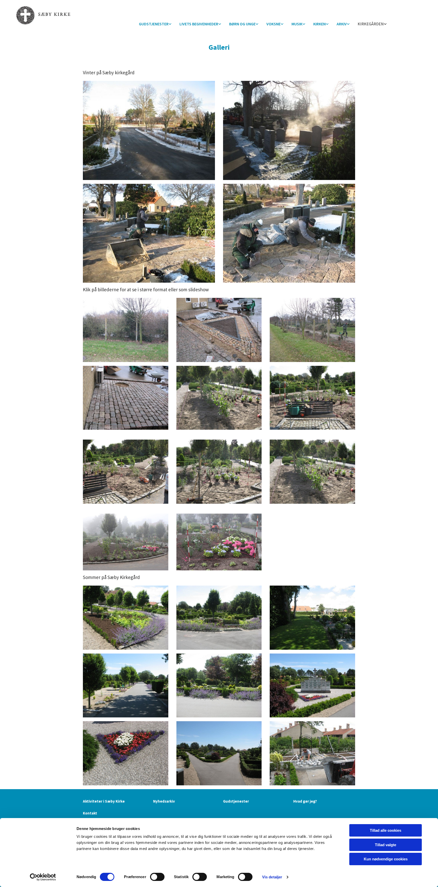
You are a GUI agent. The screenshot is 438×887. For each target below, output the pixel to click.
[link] (155, 24)
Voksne (273, 23)
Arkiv (342, 23)
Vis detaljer (272, 877)
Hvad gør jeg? (305, 801)
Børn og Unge (242, 23)
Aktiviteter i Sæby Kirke (104, 801)
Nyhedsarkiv (164, 801)
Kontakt (90, 813)
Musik (296, 23)
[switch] (157, 877)
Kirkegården (371, 23)
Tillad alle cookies (385, 830)
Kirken (319, 23)
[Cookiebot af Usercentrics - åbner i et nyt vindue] (43, 877)
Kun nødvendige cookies (386, 859)
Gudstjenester (154, 23)
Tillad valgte (385, 845)
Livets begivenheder (198, 23)
